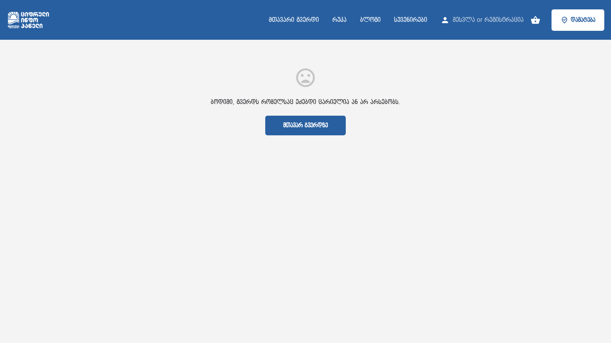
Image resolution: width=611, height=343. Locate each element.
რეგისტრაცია (504, 20)
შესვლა (464, 20)
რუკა (339, 20)
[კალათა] (535, 20)
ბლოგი (370, 20)
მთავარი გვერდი (294, 20)
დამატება (583, 20)
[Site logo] (29, 19)
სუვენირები (410, 20)
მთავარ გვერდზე (305, 125)
